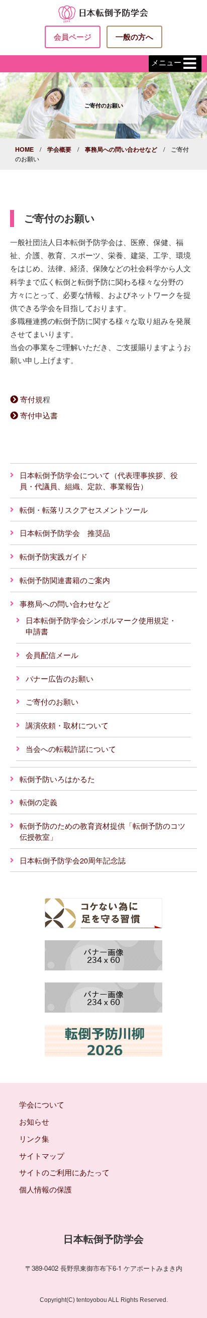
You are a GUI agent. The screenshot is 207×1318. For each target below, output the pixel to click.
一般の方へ (134, 37)
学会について (41, 1104)
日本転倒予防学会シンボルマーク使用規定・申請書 (101, 625)
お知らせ (34, 1121)
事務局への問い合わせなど (121, 149)
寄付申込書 (39, 415)
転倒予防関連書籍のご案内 (65, 580)
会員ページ (72, 37)
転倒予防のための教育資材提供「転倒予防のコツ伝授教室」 (102, 831)
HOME (24, 149)
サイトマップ (41, 1155)
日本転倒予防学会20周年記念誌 (73, 860)
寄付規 (31, 399)
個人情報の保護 (45, 1189)
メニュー (166, 62)
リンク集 (34, 1138)
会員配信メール (52, 654)
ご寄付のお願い (52, 701)
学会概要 (59, 149)
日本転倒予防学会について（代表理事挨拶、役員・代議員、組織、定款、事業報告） (99, 480)
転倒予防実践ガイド (53, 556)
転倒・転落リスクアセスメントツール (84, 509)
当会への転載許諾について (71, 748)
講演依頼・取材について (67, 725)
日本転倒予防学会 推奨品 (65, 532)
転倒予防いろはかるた (57, 779)
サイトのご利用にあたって (64, 1172)
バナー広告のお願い (59, 678)
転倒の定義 (38, 802)
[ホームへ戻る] (103, 13)
